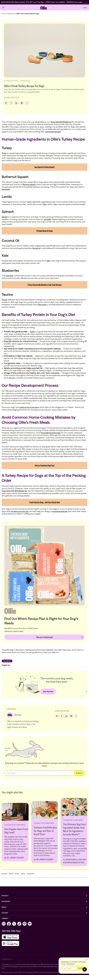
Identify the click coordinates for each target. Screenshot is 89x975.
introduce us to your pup (19, 511)
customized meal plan (53, 131)
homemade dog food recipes (51, 433)
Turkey (4, 153)
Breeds (17, 874)
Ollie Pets (17, 715)
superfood (9, 276)
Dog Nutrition (11, 14)
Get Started (48, 691)
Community (30, 874)
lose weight (6, 189)
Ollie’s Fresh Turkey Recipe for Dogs (27, 14)
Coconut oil (36, 248)
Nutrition (4, 874)
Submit (79, 773)
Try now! (85, 2)
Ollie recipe (42, 304)
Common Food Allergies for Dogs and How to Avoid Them (45, 831)
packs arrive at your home (29, 407)
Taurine (4, 300)
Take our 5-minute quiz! (44, 637)
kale (48, 261)
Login (85, 7)
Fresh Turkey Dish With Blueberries (14, 491)
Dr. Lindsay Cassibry (15, 858)
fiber (45, 204)
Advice (23, 874)
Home (4, 14)
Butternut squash (29, 184)
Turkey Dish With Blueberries (60, 122)
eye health (47, 219)
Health (11, 874)
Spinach (4, 217)
